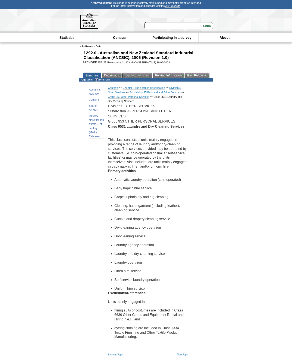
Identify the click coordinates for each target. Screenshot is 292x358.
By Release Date (91, 46)
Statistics (66, 37)
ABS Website (172, 5)
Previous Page (115, 354)
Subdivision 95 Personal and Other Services (155, 92)
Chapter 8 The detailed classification (144, 87)
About (225, 37)
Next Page (182, 354)
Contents (94, 99)
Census (119, 37)
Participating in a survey (172, 37)
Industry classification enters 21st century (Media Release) (96, 126)
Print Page (104, 79)
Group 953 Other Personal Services (128, 96)
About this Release (94, 91)
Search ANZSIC (93, 107)
